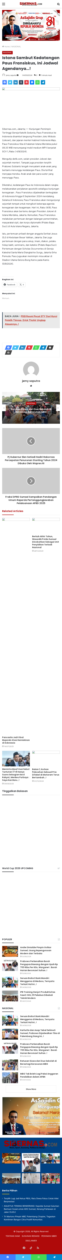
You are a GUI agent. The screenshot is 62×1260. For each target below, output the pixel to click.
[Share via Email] (49, 347)
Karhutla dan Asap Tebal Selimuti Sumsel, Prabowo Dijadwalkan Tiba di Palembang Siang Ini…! (40, 1033)
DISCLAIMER (31, 1240)
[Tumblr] (21, 82)
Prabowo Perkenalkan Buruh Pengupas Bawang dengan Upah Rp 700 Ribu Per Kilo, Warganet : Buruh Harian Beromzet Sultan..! (39, 966)
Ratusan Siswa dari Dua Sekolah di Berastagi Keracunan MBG (31, 411)
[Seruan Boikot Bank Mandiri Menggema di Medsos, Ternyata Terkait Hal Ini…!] (10, 982)
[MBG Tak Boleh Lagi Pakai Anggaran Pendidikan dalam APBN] (10, 1077)
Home (7, 46)
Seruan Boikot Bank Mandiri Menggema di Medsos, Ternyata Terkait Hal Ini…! (37, 981)
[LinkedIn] (15, 82)
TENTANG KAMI (13, 1236)
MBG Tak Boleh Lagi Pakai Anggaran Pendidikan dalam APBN (39, 1075)
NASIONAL (16, 46)
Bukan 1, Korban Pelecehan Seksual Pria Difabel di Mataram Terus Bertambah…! (45, 773)
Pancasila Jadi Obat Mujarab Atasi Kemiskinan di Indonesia (16, 740)
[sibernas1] (31, 4)
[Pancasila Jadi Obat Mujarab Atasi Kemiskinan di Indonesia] (16, 626)
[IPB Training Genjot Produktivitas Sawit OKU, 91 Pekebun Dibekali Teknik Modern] (10, 996)
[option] (31, 408)
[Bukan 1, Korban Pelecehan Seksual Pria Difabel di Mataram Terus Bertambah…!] (46, 758)
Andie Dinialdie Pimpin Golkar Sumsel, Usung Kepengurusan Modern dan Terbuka (35, 950)
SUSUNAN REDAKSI (30, 1236)
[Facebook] (4, 82)
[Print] (8, 352)
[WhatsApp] (37, 82)
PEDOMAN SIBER (49, 1236)
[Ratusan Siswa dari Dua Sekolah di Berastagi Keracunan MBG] (10, 1064)
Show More (31, 1089)
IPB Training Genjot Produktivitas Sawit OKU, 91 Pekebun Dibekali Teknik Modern (37, 995)
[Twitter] (10, 82)
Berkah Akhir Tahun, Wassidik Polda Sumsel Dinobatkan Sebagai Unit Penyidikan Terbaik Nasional (45, 542)
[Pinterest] (26, 82)
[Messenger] (32, 82)
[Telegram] (43, 82)
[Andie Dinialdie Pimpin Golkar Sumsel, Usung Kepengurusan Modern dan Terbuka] (10, 951)
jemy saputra (11, 75)
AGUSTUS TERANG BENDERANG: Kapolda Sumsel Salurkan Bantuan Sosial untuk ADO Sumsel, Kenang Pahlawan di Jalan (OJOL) (31, 1209)
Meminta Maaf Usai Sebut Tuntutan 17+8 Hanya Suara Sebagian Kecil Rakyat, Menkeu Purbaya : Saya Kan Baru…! (16, 775)
